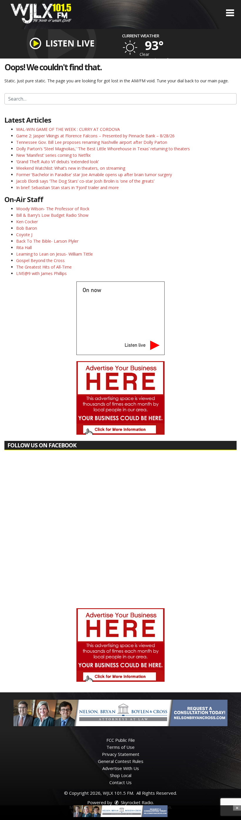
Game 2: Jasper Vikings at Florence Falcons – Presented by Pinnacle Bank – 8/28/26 (95, 136)
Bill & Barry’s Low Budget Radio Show (52, 215)
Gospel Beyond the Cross (40, 260)
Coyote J (24, 234)
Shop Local (120, 775)
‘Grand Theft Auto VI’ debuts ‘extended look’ (57, 161)
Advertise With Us (120, 768)
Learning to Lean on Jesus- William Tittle (54, 254)
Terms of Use (120, 747)
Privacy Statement (120, 754)
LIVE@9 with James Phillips (41, 273)
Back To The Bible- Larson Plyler (47, 241)
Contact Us (120, 782)
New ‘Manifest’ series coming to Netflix (53, 155)
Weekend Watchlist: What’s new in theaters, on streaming (70, 168)
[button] (230, 13)
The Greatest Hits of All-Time (44, 267)
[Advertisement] (120, 398)
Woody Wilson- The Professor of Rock (52, 208)
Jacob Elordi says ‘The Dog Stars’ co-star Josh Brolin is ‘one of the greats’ (85, 181)
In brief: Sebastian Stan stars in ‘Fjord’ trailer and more (67, 187)
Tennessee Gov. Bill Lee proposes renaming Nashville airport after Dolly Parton (91, 142)
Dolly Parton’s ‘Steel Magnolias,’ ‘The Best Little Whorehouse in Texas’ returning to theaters (103, 148)
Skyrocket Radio (136, 802)
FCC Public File (120, 740)
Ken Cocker (27, 221)
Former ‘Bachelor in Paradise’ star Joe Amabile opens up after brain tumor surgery (94, 174)
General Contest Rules (120, 761)
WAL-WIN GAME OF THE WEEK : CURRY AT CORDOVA (68, 129)
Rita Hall (24, 247)
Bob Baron (26, 228)
